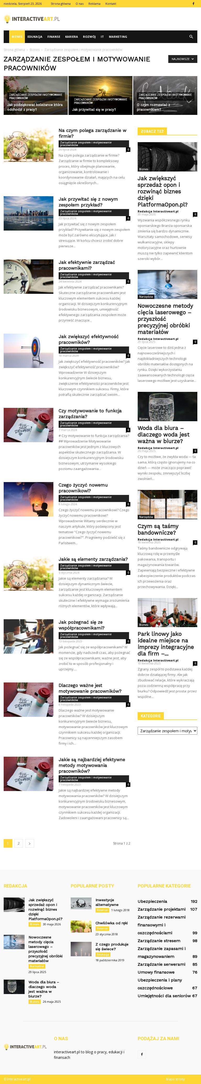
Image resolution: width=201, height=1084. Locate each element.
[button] (191, 36)
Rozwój (89, 37)
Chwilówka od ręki (112, 923)
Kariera (71, 37)
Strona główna (61, 4)
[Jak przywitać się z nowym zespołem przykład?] (28, 213)
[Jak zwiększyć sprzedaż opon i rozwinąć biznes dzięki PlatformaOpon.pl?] (167, 157)
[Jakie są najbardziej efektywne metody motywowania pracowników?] (28, 774)
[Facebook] (193, 3)
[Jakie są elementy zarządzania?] (28, 573)
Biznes (17, 37)
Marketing (118, 37)
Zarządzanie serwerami (161, 964)
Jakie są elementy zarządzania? (93, 559)
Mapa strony (175, 1079)
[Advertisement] (136, 19)
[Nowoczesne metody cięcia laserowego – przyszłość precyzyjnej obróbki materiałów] (167, 284)
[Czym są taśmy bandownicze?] (167, 504)
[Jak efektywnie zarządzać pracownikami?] (28, 276)
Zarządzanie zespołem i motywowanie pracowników (35, 96)
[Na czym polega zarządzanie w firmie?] (28, 144)
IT (102, 37)
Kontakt (110, 4)
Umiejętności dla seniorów (164, 995)
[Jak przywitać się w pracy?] (101, 95)
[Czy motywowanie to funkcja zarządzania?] (28, 425)
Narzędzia (146, 296)
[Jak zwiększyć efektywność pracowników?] (28, 351)
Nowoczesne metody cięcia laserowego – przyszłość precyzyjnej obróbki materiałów (165, 318)
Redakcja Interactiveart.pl (158, 211)
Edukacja (34, 37)
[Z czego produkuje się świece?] (81, 949)
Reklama (94, 4)
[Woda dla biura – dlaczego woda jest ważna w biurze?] (167, 406)
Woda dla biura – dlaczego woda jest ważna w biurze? (163, 434)
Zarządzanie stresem (159, 940)
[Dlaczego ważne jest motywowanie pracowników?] (28, 699)
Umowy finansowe (156, 972)
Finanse (53, 37)
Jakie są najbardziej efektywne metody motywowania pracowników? (92, 765)
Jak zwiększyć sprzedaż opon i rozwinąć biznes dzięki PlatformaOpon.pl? (163, 191)
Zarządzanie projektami (162, 909)
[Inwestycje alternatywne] (81, 903)
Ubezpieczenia (152, 901)
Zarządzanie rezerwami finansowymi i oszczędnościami (162, 925)
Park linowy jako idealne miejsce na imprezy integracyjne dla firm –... (166, 644)
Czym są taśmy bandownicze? (158, 529)
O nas (79, 4)
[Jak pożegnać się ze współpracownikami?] (28, 636)
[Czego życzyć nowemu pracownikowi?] (28, 499)
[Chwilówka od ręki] (81, 927)
